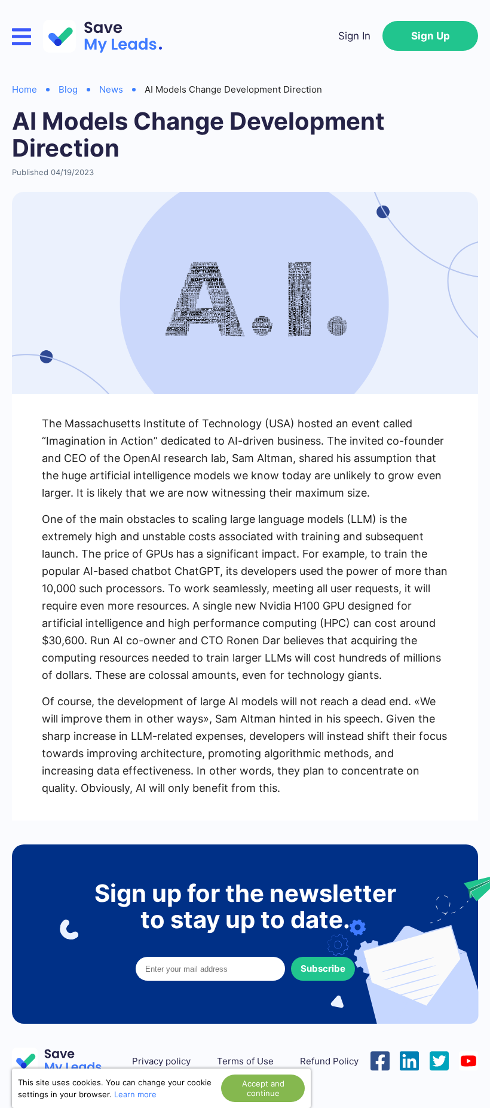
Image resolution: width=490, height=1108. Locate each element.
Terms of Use (245, 1061)
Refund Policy (329, 1061)
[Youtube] (468, 1059)
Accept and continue (263, 1088)
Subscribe (323, 968)
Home (24, 89)
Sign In (354, 36)
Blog (68, 89)
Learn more (135, 1094)
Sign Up (430, 36)
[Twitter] (439, 1059)
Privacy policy (161, 1061)
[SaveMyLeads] (108, 36)
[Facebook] (380, 1059)
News (111, 89)
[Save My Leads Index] (66, 1061)
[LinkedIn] (409, 1059)
